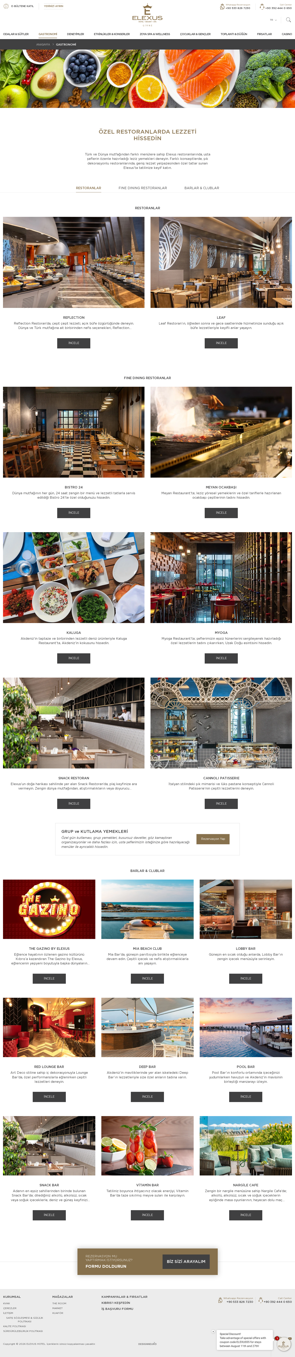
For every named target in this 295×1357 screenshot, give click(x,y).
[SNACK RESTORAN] (73, 722)
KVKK (6, 1303)
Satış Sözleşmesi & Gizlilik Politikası (24, 1320)
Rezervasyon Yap (213, 839)
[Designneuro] (147, 1343)
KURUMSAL (12, 1296)
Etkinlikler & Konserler (112, 34)
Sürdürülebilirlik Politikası (23, 1331)
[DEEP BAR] (147, 1027)
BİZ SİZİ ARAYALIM (186, 1262)
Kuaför (57, 1313)
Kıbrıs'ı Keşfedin (116, 1302)
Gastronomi (48, 34)
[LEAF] (221, 262)
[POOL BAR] (246, 1027)
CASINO (287, 34)
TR (271, 20)
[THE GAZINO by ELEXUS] (49, 909)
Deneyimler (75, 34)
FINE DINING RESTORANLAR (143, 188)
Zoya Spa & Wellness (155, 34)
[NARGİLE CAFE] (246, 1145)
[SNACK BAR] (49, 1145)
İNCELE (73, 343)
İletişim (8, 1313)
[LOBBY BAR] (246, 909)
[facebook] (275, 1338)
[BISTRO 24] (73, 431)
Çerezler (9, 1308)
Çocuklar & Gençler (195, 34)
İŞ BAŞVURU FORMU (117, 1308)
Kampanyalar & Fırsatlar (125, 1296)
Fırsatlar (264, 34)
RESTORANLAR (88, 188)
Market (57, 1308)
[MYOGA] (221, 577)
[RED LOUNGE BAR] (49, 1027)
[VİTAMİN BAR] (147, 1145)
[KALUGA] (73, 577)
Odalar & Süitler (15, 34)
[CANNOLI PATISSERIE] (221, 722)
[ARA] (288, 20)
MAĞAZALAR (62, 1296)
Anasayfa (43, 44)
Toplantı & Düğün (234, 34)
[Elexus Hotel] (147, 14)
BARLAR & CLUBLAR (201, 188)
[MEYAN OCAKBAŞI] (221, 431)
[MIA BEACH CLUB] (147, 909)
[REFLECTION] (73, 262)
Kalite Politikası (14, 1326)
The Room (59, 1303)
